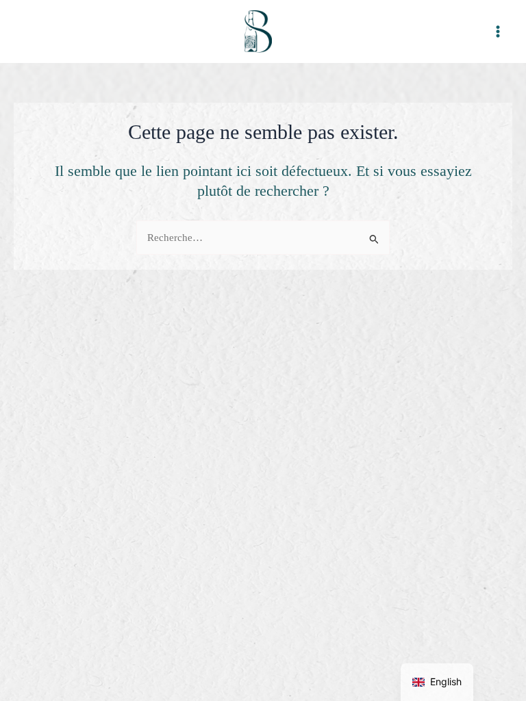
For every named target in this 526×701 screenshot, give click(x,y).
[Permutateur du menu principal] (498, 31)
